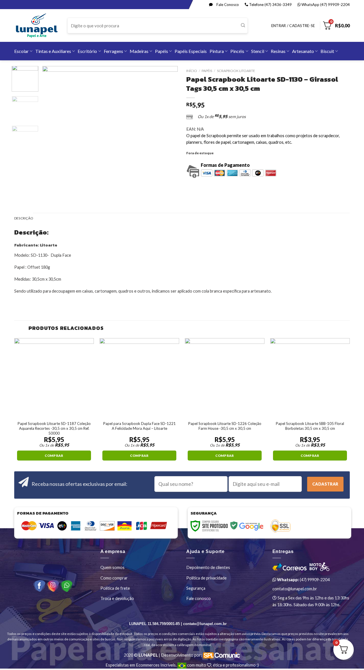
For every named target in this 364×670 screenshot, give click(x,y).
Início (191, 71)
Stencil (257, 51)
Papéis (161, 51)
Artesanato (303, 51)
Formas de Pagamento (225, 165)
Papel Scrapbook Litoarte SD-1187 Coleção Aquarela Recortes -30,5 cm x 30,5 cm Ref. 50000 (54, 428)
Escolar (21, 51)
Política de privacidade (206, 578)
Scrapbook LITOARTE (236, 71)
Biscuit (327, 51)
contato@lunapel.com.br (294, 588)
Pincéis (237, 51)
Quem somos (112, 567)
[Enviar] (243, 25)
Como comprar (114, 578)
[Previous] (52, 133)
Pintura (217, 51)
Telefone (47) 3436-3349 (270, 4)
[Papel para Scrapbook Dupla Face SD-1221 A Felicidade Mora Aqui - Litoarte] (139, 378)
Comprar (54, 455)
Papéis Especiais (191, 51)
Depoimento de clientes (208, 567)
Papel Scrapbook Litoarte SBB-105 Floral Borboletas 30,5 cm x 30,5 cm (310, 426)
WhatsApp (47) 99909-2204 (325, 4)
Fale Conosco (227, 4)
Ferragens (113, 51)
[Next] (168, 133)
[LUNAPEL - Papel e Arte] (36, 25)
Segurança (195, 588)
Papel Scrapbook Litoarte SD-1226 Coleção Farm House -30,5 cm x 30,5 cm (224, 426)
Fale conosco (198, 598)
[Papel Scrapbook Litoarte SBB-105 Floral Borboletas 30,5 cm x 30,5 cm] (310, 378)
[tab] (23, 218)
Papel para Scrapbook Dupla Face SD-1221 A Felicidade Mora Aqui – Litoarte (139, 426)
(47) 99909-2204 (303, 579)
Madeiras (139, 51)
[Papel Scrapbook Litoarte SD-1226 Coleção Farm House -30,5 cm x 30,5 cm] (224, 378)
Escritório (87, 51)
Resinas (278, 51)
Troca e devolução (117, 598)
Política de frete (115, 588)
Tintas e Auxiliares (53, 51)
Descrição (23, 218)
